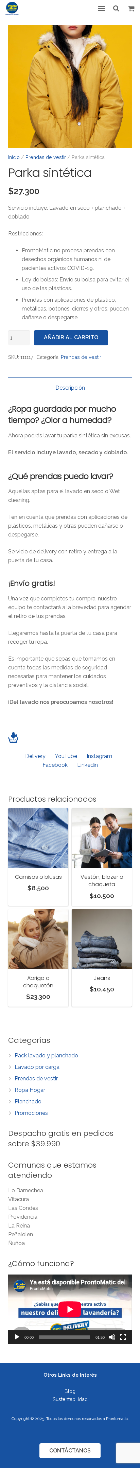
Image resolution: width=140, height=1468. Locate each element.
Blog (70, 1391)
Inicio (14, 157)
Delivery (35, 756)
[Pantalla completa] (123, 1337)
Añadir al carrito (71, 337)
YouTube (66, 756)
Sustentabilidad (70, 1399)
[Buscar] (116, 8)
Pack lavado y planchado (46, 1055)
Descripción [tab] (70, 388)
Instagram (99, 756)
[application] (70, 1309)
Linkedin (87, 765)
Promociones (31, 1113)
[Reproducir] (17, 1337)
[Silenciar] (112, 1337)
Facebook (55, 765)
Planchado (28, 1101)
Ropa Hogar (30, 1090)
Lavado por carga (37, 1067)
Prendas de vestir (45, 157)
